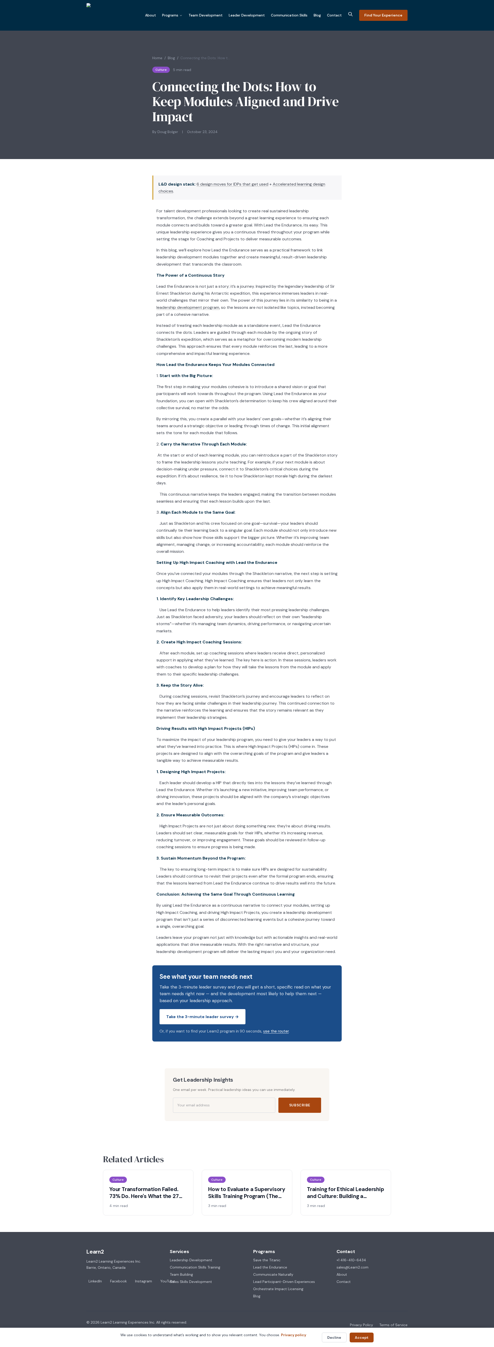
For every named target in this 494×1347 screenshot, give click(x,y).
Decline (334, 1337)
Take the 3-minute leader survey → (202, 1016)
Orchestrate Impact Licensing (278, 1289)
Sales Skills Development (191, 1281)
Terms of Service (393, 1325)
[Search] (350, 14)
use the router (276, 1031)
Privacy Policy (361, 1325)
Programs (170, 15)
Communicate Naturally (273, 1274)
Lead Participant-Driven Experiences (284, 1281)
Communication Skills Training (195, 1267)
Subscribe (299, 1105)
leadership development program (187, 307)
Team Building (181, 1274)
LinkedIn (95, 1281)
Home (157, 58)
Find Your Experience (383, 15)
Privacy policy (293, 1335)
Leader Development (247, 15)
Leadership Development (191, 1260)
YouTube (167, 1281)
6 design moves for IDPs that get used (232, 184)
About (150, 15)
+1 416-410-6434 (351, 1260)
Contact (334, 15)
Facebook (118, 1281)
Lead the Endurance (270, 1267)
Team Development (206, 15)
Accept (361, 1337)
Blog (317, 15)
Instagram (143, 1281)
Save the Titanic (266, 1260)
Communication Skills (289, 15)
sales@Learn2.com (352, 1267)
